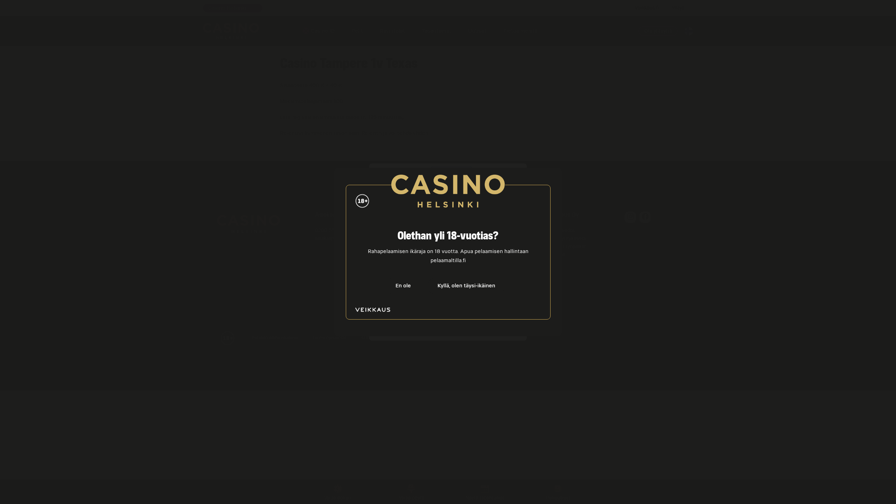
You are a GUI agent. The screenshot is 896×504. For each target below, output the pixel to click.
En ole (403, 285)
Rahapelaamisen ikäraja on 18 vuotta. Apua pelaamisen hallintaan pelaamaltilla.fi (448, 255)
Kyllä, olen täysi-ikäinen (466, 285)
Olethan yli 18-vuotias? (448, 236)
